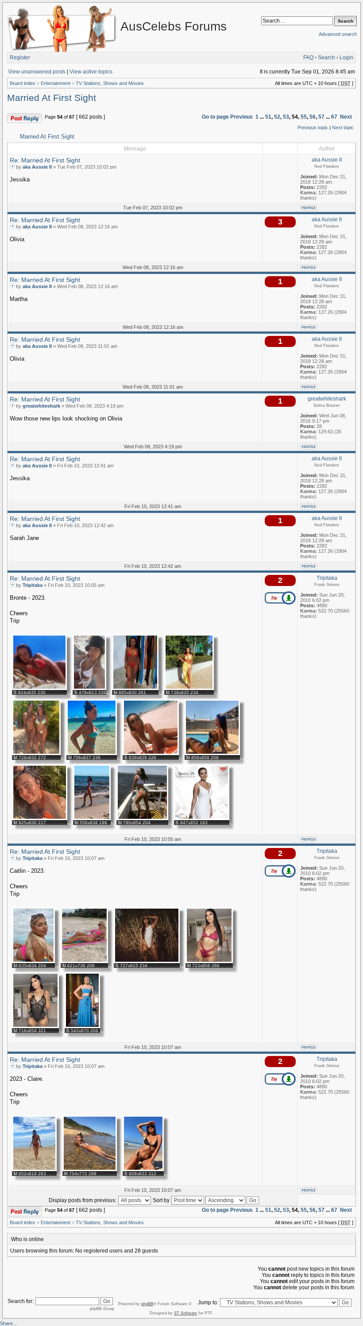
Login (346, 57)
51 (268, 117)
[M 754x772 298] (89, 1169)
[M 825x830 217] (39, 818)
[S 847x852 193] (201, 818)
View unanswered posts (37, 72)
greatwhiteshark (41, 406)
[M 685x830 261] (135, 688)
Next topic (343, 127)
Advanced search (338, 34)
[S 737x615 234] (147, 961)
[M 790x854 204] (142, 818)
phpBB (147, 1304)
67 (334, 117)
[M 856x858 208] (212, 753)
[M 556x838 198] (92, 818)
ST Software (185, 1313)
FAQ (308, 57)
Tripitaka (32, 585)
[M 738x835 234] (189, 688)
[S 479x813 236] (89, 688)
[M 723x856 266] (209, 961)
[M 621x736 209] (84, 961)
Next (346, 117)
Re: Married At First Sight (45, 160)
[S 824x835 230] (39, 688)
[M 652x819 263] (34, 1169)
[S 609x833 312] (143, 1169)
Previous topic (312, 127)
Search (326, 57)
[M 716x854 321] (35, 1026)
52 (277, 117)
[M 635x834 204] (33, 961)
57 (321, 117)
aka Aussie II (37, 167)
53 (286, 117)
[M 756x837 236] (91, 753)
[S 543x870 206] (82, 1026)
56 (312, 117)
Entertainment (55, 83)
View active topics (91, 72)
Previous (241, 117)
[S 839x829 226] (151, 753)
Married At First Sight (51, 98)
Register (20, 57)
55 (304, 117)
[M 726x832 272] (36, 753)
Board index (22, 83)
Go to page (215, 117)
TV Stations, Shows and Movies (110, 83)
